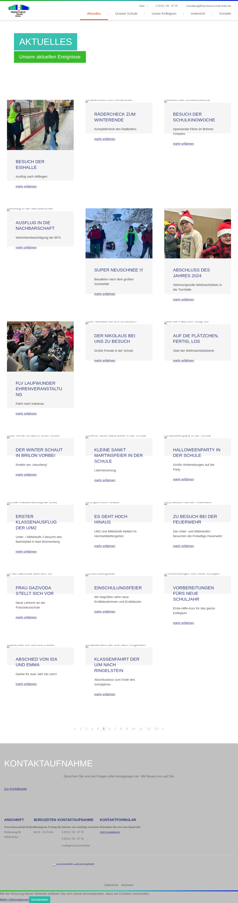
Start (141, 5)
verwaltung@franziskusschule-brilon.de (208, 5)
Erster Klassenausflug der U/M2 (36, 522)
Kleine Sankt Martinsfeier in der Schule (118, 455)
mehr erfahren (26, 186)
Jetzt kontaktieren (110, 832)
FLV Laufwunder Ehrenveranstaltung (39, 389)
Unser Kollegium (164, 13)
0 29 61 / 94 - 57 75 (167, 5)
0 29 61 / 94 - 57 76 (72, 838)
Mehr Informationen (14, 899)
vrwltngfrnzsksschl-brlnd (76, 845)
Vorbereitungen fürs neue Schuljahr (193, 593)
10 (133, 729)
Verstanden (39, 899)
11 (141, 729)
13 (156, 729)
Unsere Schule (126, 13)
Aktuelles (94, 13)
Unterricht (198, 13)
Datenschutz (111, 884)
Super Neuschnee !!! (118, 269)
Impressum (127, 884)
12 (149, 729)
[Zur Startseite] (18, 10)
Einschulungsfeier (118, 587)
